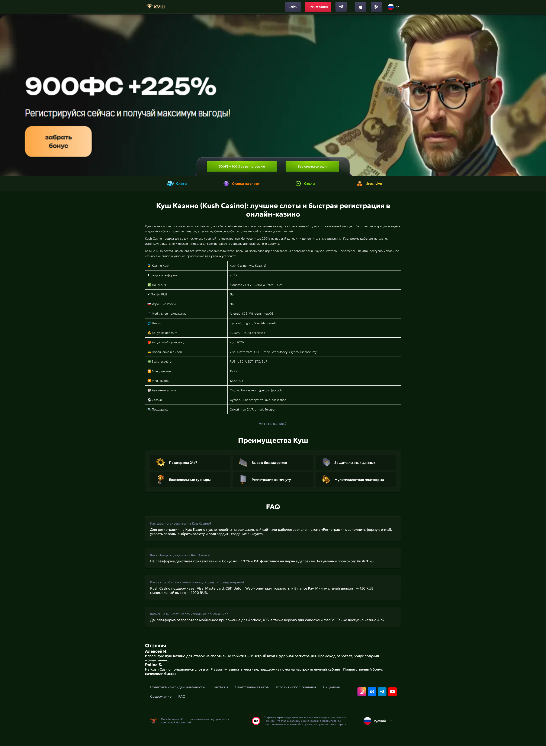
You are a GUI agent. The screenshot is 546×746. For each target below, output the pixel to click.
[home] (156, 7)
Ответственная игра (252, 687)
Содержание (160, 696)
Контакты (220, 687)
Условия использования (296, 687)
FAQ (181, 696)
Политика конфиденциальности (177, 687)
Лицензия (331, 687)
